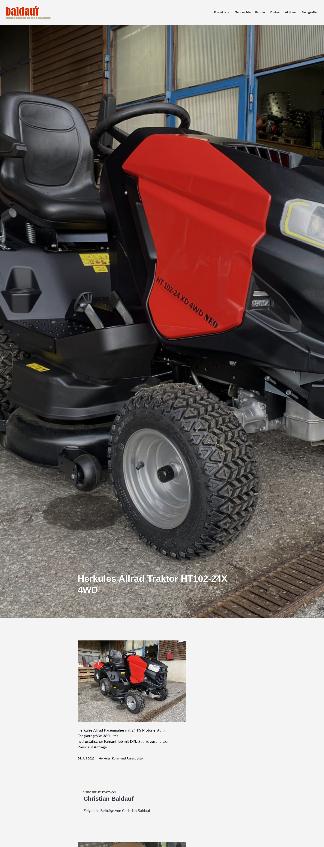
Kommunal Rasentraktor (128, 758)
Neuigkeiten (310, 12)
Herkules (104, 758)
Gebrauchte (243, 12)
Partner (260, 12)
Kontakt (275, 12)
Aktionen (291, 12)
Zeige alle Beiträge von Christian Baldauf (116, 811)
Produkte (220, 12)
